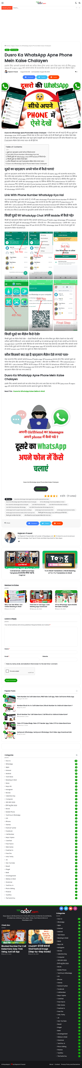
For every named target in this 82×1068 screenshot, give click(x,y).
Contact (57, 1064)
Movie (8, 809)
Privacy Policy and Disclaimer (70, 1064)
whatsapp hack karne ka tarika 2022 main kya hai (20, 512)
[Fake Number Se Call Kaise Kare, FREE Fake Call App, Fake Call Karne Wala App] (10, 699)
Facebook (9, 831)
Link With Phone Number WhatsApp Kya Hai (23, 154)
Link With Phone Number (38, 504)
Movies (8, 793)
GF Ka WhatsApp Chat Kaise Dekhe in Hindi (52, 502)
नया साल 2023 (10, 802)
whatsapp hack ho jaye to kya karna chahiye (19, 510)
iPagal (8, 869)
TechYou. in (9, 885)
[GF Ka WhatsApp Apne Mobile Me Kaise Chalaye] (66, 596)
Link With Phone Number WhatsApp (16, 507)
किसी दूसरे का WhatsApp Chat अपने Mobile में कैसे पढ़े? (26, 157)
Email (7, 656)
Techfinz (9, 895)
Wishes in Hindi (11, 879)
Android (8, 774)
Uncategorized (11, 876)
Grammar (9, 882)
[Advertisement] (41, 26)
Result (8, 866)
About (51, 1064)
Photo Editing (10, 889)
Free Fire (9, 853)
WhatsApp (14, 50)
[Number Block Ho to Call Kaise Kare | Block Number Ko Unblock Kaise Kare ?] (10, 708)
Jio (7, 860)
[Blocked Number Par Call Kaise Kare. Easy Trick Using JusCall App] (14, 937)
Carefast (9, 841)
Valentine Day (10, 796)
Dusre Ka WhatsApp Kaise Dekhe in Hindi (29, 391)
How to (8, 761)
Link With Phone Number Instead (58, 504)
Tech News (9, 777)
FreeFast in (9, 850)
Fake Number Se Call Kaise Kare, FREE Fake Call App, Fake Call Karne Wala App (45, 697)
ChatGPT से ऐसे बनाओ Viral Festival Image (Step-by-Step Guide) (39, 949)
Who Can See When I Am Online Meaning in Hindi (13, 606)
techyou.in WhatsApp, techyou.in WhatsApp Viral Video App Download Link (44, 732)
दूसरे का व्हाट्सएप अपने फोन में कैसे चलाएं (21, 152)
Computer (9, 799)
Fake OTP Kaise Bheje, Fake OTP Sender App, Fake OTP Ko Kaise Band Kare (44, 723)
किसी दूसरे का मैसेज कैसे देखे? (17, 159)
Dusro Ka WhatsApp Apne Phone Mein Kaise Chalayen (27, 164)
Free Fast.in (10, 844)
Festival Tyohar (11, 828)
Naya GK (9, 786)
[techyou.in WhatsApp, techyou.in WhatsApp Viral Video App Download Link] (10, 735)
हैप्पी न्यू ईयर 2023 (11, 805)
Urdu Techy (9, 857)
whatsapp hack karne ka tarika (66, 510)
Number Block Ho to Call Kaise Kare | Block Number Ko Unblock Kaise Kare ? (44, 706)
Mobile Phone (10, 812)
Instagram (9, 790)
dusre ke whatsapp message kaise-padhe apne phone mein (31, 499)
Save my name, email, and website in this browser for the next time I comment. (32, 664)
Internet (8, 770)
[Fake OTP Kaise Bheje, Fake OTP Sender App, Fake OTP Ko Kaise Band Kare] (10, 726)
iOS (7, 818)
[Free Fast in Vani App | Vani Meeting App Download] (41, 596)
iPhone (8, 821)
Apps (13, 46)
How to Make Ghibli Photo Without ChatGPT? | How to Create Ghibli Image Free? (38, 8)
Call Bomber (10, 834)
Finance (8, 892)
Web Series (9, 847)
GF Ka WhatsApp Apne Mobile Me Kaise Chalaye (66, 606)
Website (45, 656)
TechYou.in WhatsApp (13, 815)
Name (7, 649)
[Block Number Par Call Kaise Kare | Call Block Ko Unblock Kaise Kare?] (10, 717)
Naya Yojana (10, 837)
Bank (7, 873)
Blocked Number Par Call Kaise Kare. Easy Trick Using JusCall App (14, 949)
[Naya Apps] (41, 3)
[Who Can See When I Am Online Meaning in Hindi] (16, 596)
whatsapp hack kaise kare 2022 (44, 510)
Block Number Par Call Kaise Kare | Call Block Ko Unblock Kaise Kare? (42, 714)
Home (8, 46)
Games (8, 825)
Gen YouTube (10, 863)
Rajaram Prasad (13, 72)
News (7, 783)
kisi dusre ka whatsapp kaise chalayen (17, 504)
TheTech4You (10, 898)
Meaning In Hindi (11, 780)
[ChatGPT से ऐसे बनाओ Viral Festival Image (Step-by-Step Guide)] (40, 937)
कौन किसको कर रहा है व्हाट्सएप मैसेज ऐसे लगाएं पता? (25, 161)
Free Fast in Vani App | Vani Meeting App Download (40, 606)
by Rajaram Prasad (19, 1064)
